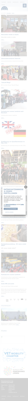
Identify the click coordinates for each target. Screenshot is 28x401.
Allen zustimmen (11, 209)
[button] (25, 186)
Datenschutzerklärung (11, 204)
